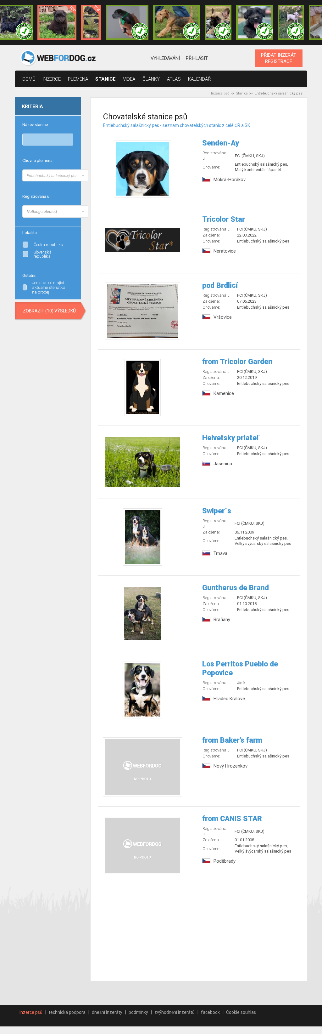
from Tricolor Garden (237, 361)
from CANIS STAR (232, 818)
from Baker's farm (232, 740)
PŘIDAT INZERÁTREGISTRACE (278, 58)
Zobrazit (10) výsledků (49, 310)
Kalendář (199, 79)
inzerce (52, 79)
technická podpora (67, 1012)
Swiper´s (216, 511)
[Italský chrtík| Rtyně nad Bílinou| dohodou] (127, 22)
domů (29, 79)
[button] (55, 175)
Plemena (78, 79)
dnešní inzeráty (107, 1012)
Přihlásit (197, 58)
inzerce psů (30, 1012)
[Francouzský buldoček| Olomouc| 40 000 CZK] (218, 22)
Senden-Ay (220, 143)
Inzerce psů (220, 93)
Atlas (174, 79)
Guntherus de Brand (235, 588)
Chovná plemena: (37, 160)
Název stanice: (35, 125)
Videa (129, 79)
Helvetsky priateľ (230, 438)
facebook (210, 1012)
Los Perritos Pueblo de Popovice (240, 668)
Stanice (242, 93)
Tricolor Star (223, 219)
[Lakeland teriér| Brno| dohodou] (176, 22)
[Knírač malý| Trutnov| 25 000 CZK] (91, 22)
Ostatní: (29, 275)
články (151, 79)
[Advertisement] (199, 929)
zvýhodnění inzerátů (174, 1012)
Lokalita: (30, 233)
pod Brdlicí (220, 285)
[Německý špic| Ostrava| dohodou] (56, 22)
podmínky (138, 1012)
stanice (105, 79)
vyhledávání (165, 58)
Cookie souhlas (241, 1012)
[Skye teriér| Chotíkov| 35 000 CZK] (254, 22)
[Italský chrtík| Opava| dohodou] (291, 22)
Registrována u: (36, 196)
